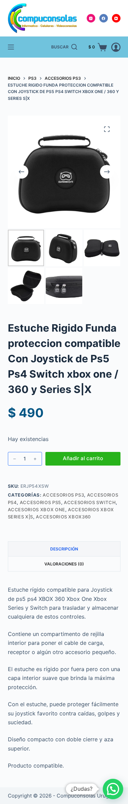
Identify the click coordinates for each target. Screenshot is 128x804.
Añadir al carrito (83, 458)
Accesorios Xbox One (36, 509)
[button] (113, 789)
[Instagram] (91, 18)
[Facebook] (103, 18)
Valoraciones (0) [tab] (64, 563)
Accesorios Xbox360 (63, 516)
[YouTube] (116, 18)
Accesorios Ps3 (63, 495)
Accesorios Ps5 (40, 502)
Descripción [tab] (64, 548)
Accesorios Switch (90, 502)
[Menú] (11, 47)
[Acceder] (115, 47)
